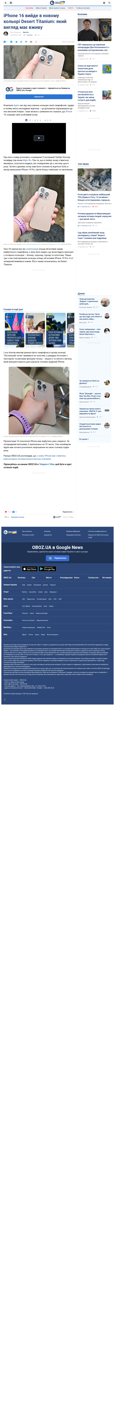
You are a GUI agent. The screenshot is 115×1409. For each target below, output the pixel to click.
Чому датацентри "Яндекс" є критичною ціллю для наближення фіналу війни (88, 301)
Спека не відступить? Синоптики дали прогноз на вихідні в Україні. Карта (88, 70)
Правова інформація (73, 531)
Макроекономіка (42, 620)
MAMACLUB (41, 627)
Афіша (24, 634)
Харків (29, 585)
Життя (49, 578)
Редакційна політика (17, 517)
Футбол (24, 592)
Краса (37, 634)
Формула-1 (53, 592)
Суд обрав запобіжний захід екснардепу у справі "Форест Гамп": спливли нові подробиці (92, 235)
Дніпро (45, 585)
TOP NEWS (83, 164)
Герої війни (29, 8)
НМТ (60, 599)
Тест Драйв (26, 606)
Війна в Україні (41, 8)
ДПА (50, 599)
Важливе (82, 14)
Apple (16, 105)
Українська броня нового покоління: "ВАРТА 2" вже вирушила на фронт (90, 411)
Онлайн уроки (41, 599)
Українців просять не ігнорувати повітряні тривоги (93, 55)
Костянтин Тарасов (85, 307)
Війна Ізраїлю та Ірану (57, 8)
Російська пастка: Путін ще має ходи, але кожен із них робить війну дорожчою (90, 316)
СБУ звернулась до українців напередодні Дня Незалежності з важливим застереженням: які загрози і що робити (93, 47)
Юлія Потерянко (15, 32)
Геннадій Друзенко (85, 387)
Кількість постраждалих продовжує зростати (94, 203)
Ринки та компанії (28, 620)
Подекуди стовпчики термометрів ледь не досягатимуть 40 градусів (87, 80)
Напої (32, 613)
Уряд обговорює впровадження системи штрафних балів (86, 106)
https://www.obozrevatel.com (77, 645)
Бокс (46, 592)
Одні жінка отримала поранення (90, 223)
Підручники (31, 599)
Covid (48, 627)
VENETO (71, 8)
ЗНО (55, 599)
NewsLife (26, 32)
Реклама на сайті (28, 535)
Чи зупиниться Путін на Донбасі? (89, 382)
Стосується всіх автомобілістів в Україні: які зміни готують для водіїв (87, 96)
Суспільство (93, 578)
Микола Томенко (84, 337)
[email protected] (30, 688)
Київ (23, 585)
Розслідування (66, 578)
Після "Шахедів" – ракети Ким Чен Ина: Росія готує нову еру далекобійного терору (90, 396)
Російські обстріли (83, 8)
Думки (81, 293)
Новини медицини (28, 627)
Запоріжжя (37, 585)
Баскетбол (32, 592)
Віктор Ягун (83, 322)
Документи (48, 535)
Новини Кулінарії (41, 613)
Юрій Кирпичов (84, 432)
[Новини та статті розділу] (57, 518)
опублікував (32, 249)
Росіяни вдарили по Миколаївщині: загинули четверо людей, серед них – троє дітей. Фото (94, 216)
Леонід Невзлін (84, 402)
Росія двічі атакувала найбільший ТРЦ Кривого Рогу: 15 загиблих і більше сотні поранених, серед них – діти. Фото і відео (94, 197)
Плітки (30, 634)
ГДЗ (23, 599)
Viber (52, 464)
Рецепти (25, 613)
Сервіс (51, 606)
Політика (21, 578)
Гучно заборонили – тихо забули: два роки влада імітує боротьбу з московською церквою (90, 331)
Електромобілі (37, 606)
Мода (43, 634)
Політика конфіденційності (97, 531)
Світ (33, 578)
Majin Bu (27, 160)
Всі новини (106, 578)
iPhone (69, 111)
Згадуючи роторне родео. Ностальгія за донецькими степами (90, 426)
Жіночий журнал (52, 634)
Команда (47, 531)
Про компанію (27, 531)
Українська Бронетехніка (87, 417)
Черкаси (53, 585)
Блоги (76, 578)
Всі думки (83, 439)
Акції (45, 606)
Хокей (40, 592)
